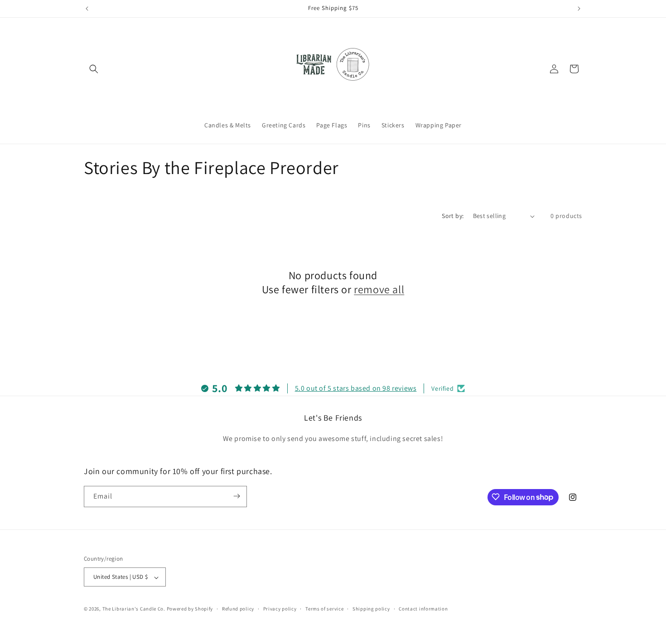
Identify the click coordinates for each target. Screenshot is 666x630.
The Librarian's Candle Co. (133, 609)
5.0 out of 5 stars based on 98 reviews (356, 388)
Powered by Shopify (190, 609)
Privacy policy (280, 609)
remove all (379, 289)
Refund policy (238, 609)
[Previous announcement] (87, 8)
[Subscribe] (236, 496)
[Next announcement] (579, 8)
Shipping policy (371, 609)
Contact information (423, 609)
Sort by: (452, 216)
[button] (94, 69)
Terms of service (324, 609)
